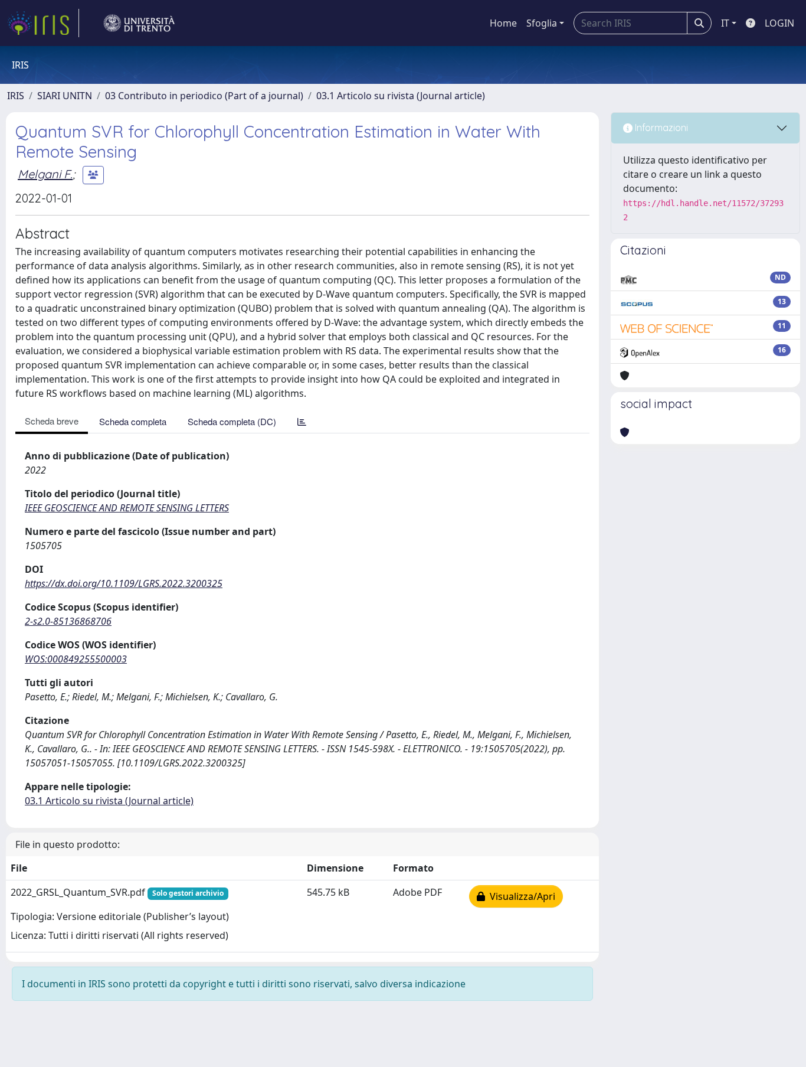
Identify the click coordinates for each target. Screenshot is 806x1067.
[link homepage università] (139, 23)
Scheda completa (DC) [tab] (232, 421)
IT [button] (725, 23)
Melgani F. (45, 174)
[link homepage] (43, 23)
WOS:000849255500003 (76, 658)
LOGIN (779, 23)
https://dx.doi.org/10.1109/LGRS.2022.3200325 (123, 583)
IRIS (15, 95)
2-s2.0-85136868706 (68, 621)
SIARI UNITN (64, 95)
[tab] (301, 421)
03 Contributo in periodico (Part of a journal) (204, 95)
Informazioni (660, 127)
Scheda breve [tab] (51, 421)
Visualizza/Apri (520, 896)
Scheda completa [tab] (132, 421)
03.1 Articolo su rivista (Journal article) (400, 95)
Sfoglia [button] (541, 23)
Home (503, 23)
